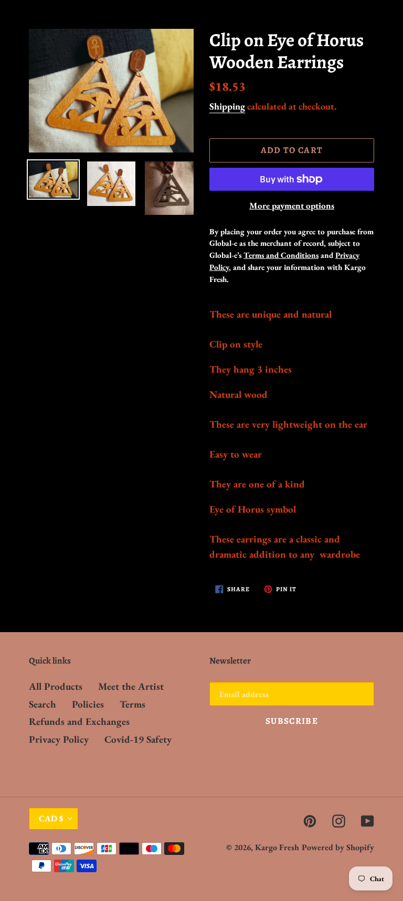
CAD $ (51, 818)
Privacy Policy (59, 739)
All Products (55, 686)
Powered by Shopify (338, 847)
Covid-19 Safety (138, 739)
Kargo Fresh (277, 847)
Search (42, 704)
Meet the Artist (131, 686)
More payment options (291, 205)
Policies (88, 704)
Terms (132, 704)
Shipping (227, 106)
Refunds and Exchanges (79, 721)
